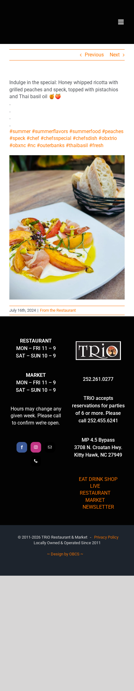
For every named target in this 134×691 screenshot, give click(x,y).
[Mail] (50, 447)
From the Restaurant (58, 310)
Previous (94, 55)
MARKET (95, 500)
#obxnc (17, 145)
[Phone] (36, 461)
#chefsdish (85, 138)
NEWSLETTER (98, 507)
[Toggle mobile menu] (121, 22)
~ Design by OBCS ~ (65, 554)
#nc (31, 145)
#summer (20, 131)
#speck (17, 138)
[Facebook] (22, 447)
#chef (32, 138)
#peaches (112, 131)
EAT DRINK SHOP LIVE (98, 482)
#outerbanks (51, 145)
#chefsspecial (56, 138)
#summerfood (85, 131)
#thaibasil (77, 145)
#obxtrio (107, 138)
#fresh (96, 145)
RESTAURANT (95, 493)
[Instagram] (36, 447)
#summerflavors (50, 131)
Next (115, 55)
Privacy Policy (106, 537)
